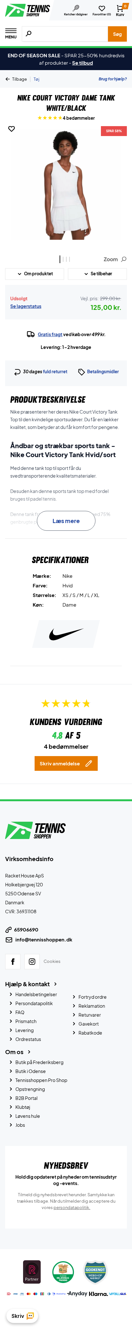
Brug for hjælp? (113, 79)
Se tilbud (82, 63)
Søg (117, 34)
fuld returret (55, 371)
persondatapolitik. (72, 1207)
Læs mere (66, 520)
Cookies (52, 961)
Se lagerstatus (25, 306)
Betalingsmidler (103, 371)
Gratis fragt (50, 334)
